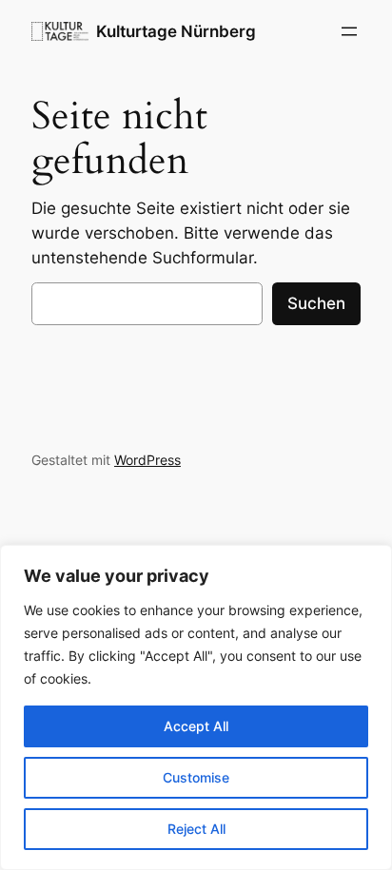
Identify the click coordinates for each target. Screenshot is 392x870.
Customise (196, 777)
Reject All (196, 829)
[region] (196, 707)
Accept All (196, 726)
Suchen (316, 303)
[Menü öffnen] (349, 31)
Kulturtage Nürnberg (176, 31)
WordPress (147, 460)
